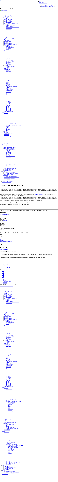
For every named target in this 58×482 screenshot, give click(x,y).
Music (7, 394)
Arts (4, 50)
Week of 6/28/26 (8, 99)
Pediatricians (7, 67)
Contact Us (4, 266)
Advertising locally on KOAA (7, 281)
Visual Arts (7, 120)
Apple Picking (8, 150)
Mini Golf (7, 49)
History (9, 407)
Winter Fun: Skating (9, 162)
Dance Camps (8, 84)
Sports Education (8, 62)
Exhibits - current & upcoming (10, 424)
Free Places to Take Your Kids (8, 16)
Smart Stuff (5, 423)
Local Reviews (8, 347)
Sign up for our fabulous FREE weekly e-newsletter (11, 177)
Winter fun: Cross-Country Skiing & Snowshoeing (13, 163)
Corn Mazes (7, 151)
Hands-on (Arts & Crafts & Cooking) (11, 123)
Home (40, 1)
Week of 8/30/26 (8, 110)
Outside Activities (6, 45)
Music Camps (8, 82)
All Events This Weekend (7, 20)
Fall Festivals (8, 155)
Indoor (6, 241)
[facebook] (3, 271)
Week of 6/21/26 (8, 98)
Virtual (3, 166)
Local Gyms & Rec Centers (10, 61)
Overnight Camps (8, 81)
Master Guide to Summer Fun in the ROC (10, 147)
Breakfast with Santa (11, 449)
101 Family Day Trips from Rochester (9, 172)
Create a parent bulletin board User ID (8, 262)
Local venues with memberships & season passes (11, 38)
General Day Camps (9, 80)
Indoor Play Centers (7, 36)
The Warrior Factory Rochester (7, 208)
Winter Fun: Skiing (8, 459)
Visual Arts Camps (8, 88)
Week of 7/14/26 (8, 102)
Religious (7, 128)
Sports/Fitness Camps (9, 85)
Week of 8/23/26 (8, 109)
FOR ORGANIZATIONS (43, 3)
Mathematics (9, 406)
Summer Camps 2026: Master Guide (9, 78)
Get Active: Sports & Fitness (10, 60)
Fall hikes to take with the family (10, 156)
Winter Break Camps (9, 165)
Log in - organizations (6, 261)
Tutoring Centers (6, 135)
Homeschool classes (7, 142)
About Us (4, 279)
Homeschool (7, 127)
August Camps (8, 105)
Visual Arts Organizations (9, 58)
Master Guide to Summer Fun (6, 182)
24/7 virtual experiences (7, 170)
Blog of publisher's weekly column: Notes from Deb (11, 173)
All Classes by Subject (9, 114)
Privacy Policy (5, 282)
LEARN (3, 112)
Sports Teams (8, 63)
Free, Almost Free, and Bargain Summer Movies (11, 23)
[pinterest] (3, 275)
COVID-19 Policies (5, 263)
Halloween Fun (8, 154)
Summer (3, 144)
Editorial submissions (6, 264)
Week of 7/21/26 (8, 103)
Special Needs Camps (9, 90)
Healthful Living (9, 241)
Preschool (7, 126)
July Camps (7, 100)
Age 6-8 (7, 93)
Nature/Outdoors (10, 410)
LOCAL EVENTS (5, 17)
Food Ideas (7, 70)
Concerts (7, 326)
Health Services (6, 65)
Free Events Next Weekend (8, 15)
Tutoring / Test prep (10, 409)
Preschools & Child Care (7, 41)
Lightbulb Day (10, 453)
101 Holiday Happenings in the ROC (13, 446)
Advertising (4, 265)
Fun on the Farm (6, 35)
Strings (9, 395)
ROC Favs (3, 171)
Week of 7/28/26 (8, 104)
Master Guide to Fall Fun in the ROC (9, 148)
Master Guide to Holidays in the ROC (13, 447)
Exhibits (7, 56)
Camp (1, 239)
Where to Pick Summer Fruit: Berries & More (10, 44)
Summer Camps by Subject (8, 79)
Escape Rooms (6, 37)
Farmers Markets (6, 145)
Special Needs (6, 68)
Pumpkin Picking (8, 153)
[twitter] (3, 273)
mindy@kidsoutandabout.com (38, 194)
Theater (7, 122)
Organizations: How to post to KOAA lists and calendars (49, 4)
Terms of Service (5, 283)
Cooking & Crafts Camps (9, 89)
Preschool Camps (8, 92)
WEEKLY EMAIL (5, 175)
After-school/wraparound (11, 402)
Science (9, 408)
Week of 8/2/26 (8, 106)
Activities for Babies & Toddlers (10, 25)
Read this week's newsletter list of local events (10, 176)
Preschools (5, 131)
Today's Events (6, 18)
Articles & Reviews (7, 69)
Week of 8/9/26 (8, 107)
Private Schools (6, 42)
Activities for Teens (8, 29)
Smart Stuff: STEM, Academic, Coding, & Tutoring (13, 125)
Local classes (6, 113)
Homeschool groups (7, 143)
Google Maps (5, 220)
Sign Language (8, 124)
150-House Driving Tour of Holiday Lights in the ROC (15, 445)
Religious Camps (8, 91)
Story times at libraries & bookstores (11, 427)
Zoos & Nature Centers (9, 46)
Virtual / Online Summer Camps (8, 169)
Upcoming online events (7, 167)
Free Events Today (6, 13)
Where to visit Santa (10, 448)
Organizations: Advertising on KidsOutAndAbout (48, 6)
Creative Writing (10, 404)
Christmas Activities (10, 450)
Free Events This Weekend (8, 14)
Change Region (41, 2)
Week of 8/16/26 (8, 108)
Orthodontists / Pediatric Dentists (10, 66)
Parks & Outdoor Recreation (10, 47)
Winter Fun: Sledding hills (9, 460)
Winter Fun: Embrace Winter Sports (11, 164)
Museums (5, 39)
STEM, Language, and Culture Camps (11, 86)
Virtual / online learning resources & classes (10, 136)
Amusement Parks (8, 48)
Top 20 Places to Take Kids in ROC (9, 174)
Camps (3, 77)
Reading (9, 405)
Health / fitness (2, 241)
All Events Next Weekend (7, 22)
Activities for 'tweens (9, 28)
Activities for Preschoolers (9, 26)
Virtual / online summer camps (8, 111)
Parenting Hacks (8, 71)
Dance (7, 121)
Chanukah (9, 451)
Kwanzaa (9, 452)
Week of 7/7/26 (8, 101)
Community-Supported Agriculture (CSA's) (10, 34)
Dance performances (9, 55)
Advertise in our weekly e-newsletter (9, 178)
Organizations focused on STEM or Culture (12, 141)
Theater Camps (8, 83)
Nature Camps (8, 87)
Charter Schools (6, 40)
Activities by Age (6, 24)
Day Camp (1, 240)
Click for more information (4, 227)
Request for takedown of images (7, 267)
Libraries (7, 425)
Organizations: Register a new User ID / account (48, 5)
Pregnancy (7, 130)
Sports (7, 115)
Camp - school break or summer (6, 239)
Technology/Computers (11, 403)
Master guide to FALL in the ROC (11, 149)
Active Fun (5, 59)
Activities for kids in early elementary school (12, 27)
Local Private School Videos (8, 43)
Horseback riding (8, 64)
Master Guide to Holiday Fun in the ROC (12, 444)
